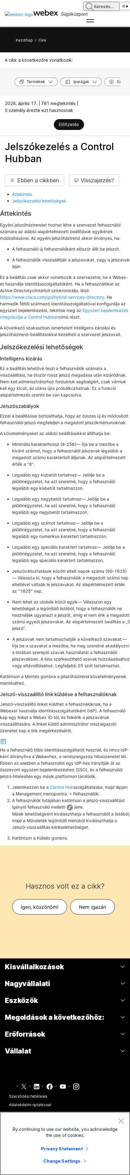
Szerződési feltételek (28, 1096)
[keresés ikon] (90, 7)
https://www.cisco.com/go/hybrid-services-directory (52, 297)
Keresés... (104, 6)
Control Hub (61, 787)
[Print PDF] (48, 125)
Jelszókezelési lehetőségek (39, 200)
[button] (34, 180)
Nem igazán (92, 907)
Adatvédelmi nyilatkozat (30, 1105)
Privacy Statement (62, 1148)
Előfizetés (69, 124)
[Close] (121, 1121)
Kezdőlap (24, 40)
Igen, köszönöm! (39, 907)
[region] (65, 1143)
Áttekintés (22, 194)
